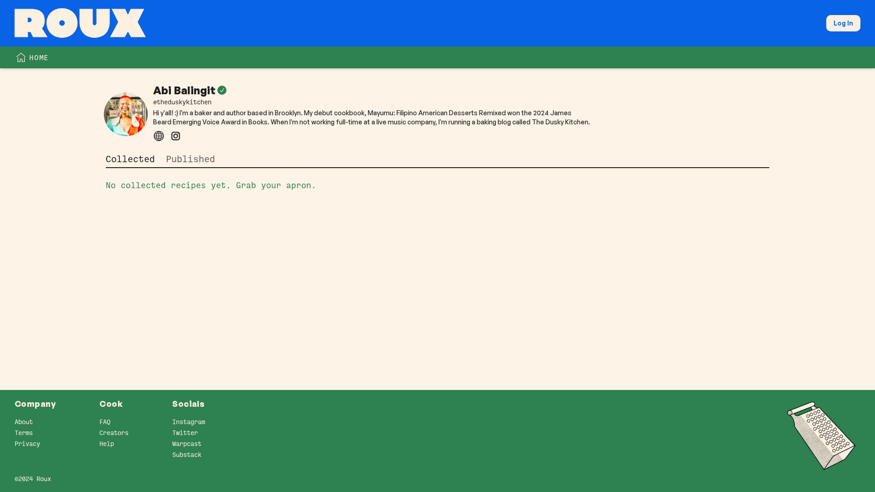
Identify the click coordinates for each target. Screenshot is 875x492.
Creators (114, 432)
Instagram (188, 421)
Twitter (185, 432)
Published (190, 159)
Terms (24, 432)
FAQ (104, 421)
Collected (130, 159)
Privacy (27, 443)
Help (106, 443)
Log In (843, 23)
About (24, 421)
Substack (186, 454)
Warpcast (186, 443)
